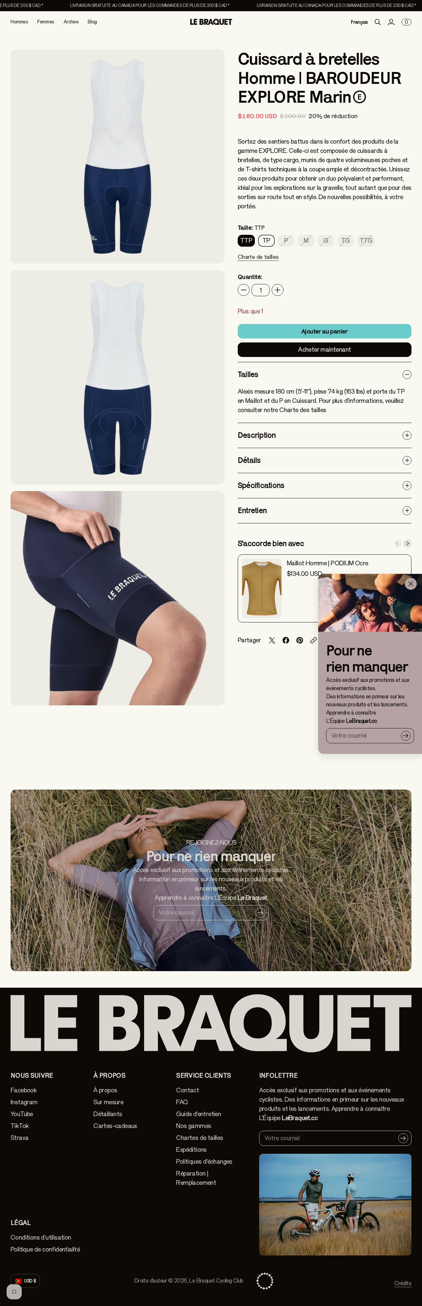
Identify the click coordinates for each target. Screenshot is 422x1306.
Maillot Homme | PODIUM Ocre (327, 563)
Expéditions (191, 1150)
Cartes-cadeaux (115, 1126)
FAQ (182, 1102)
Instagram (24, 1102)
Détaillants (107, 1114)
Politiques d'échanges (204, 1161)
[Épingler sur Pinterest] (300, 640)
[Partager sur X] (272, 640)
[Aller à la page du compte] (391, 22)
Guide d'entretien (198, 1114)
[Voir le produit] (262, 588)
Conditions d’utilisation (41, 1237)
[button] (258, 261)
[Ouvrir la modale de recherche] (377, 22)
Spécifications (261, 485)
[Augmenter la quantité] (278, 290)
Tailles (248, 374)
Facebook (24, 1090)
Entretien (252, 510)
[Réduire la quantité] (244, 290)
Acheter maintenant (324, 349)
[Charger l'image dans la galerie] (212, 251)
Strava (19, 1138)
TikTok (20, 1126)
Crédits (402, 1283)
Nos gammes (193, 1126)
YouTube (22, 1114)
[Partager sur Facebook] (286, 640)
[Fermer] (411, 584)
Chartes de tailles (199, 1138)
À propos (105, 1090)
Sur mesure (108, 1102)
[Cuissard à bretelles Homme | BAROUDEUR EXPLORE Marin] (118, 156)
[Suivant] (407, 543)
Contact (187, 1090)
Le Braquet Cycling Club (216, 1281)
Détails (249, 460)
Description (257, 435)
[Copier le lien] (313, 640)
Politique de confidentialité (45, 1249)
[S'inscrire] (406, 735)
